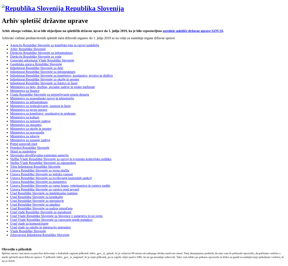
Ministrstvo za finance (24, 91)
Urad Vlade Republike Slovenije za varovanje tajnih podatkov (51, 220)
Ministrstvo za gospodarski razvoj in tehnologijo (42, 98)
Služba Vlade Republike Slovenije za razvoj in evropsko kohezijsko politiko (60, 159)
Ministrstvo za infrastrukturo (29, 102)
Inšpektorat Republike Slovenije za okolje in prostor (44, 79)
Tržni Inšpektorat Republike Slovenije (35, 166)
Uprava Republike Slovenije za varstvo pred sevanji (44, 189)
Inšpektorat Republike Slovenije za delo (36, 68)
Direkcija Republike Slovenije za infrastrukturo (41, 53)
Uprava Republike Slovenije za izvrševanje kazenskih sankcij (51, 178)
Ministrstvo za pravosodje (27, 132)
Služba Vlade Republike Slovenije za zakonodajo (43, 163)
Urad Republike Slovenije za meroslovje (37, 201)
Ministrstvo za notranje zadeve (30, 121)
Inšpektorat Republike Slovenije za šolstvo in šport (43, 83)
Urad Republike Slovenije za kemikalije (36, 197)
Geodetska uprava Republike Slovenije (36, 64)
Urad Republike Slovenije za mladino (35, 204)
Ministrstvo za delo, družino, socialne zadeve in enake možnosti (52, 87)
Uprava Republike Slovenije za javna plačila (39, 170)
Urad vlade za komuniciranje (29, 223)
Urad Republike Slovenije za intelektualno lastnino (44, 193)
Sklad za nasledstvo (23, 151)
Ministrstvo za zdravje (24, 136)
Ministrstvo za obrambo (26, 125)
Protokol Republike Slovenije (29, 147)
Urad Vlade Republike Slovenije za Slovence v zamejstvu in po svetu (56, 216)
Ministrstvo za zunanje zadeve (30, 140)
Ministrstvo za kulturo (24, 117)
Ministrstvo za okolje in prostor (30, 128)
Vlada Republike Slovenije (28, 231)
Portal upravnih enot (23, 144)
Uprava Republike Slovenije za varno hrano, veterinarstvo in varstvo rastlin (60, 185)
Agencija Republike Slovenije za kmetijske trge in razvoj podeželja (54, 45)
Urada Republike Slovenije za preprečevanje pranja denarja (49, 94)
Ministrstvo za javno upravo (28, 110)
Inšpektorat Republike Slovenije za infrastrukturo (42, 72)
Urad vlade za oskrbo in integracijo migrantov (40, 227)
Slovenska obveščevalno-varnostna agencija (39, 155)
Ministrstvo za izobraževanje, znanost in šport (40, 106)
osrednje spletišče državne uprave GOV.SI (193, 31)
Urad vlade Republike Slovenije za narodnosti (40, 212)
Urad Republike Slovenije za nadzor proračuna (41, 208)
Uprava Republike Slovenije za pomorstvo (38, 182)
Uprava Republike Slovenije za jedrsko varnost (41, 174)
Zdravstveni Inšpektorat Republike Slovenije (39, 235)
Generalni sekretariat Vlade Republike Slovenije (42, 60)
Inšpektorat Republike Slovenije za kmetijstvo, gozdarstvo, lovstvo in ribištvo (61, 75)
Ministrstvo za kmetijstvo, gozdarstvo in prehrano (43, 113)
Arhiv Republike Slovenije (28, 49)
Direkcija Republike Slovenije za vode (35, 56)
